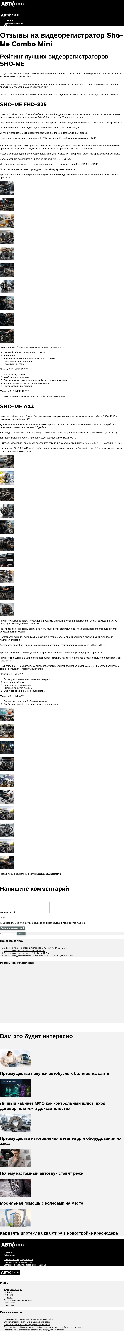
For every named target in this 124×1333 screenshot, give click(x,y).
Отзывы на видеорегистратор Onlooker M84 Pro (26, 953)
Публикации (9, 1255)
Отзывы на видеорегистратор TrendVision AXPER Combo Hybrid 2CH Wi (38, 955)
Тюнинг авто (8, 28)
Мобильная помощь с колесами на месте (41, 1203)
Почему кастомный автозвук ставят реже (41, 1173)
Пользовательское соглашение (18, 1262)
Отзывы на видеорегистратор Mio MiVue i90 (24, 950)
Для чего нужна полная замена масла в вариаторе (27, 1322)
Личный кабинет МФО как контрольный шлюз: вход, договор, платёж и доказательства (53, 1106)
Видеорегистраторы (13, 1289)
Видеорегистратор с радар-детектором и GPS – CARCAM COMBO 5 (35, 947)
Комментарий (7, 912)
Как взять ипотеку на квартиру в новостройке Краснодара (59, 1233)
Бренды (10, 1292)
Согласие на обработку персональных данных (25, 1264)
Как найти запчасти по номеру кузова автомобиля (27, 1324)
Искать (21, 933)
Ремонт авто (9, 1302)
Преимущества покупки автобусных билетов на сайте (54, 1073)
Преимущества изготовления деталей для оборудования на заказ (34, 1329)
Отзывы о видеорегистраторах (13, 23)
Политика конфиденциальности (18, 1259)
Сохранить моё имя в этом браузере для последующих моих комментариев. (43, 922)
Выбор (10, 1294)
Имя (2, 917)
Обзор (10, 20)
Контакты (8, 1252)
